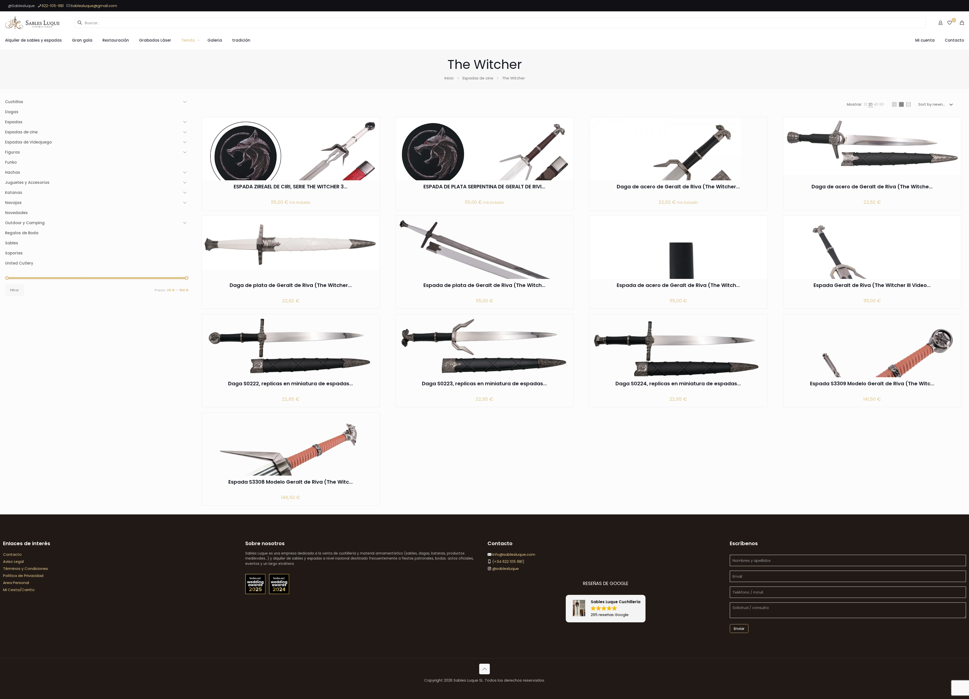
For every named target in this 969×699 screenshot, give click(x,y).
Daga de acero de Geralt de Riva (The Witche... (872, 186)
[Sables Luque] (33, 22)
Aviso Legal (13, 561)
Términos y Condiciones (25, 568)
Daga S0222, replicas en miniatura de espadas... (290, 383)
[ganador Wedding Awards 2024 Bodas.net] (279, 592)
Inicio (449, 78)
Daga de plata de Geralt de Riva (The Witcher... (291, 285)
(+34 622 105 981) (507, 561)
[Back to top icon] (484, 669)
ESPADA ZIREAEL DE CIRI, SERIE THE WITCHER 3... (290, 186)
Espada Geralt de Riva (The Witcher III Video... (872, 285)
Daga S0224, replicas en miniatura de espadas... (678, 383)
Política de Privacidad (23, 575)
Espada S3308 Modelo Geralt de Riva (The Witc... (290, 481)
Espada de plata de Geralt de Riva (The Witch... (484, 285)
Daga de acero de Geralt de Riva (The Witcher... (678, 186)
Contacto (12, 554)
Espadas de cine (478, 78)
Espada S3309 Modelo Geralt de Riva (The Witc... (872, 383)
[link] (865, 104)
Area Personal (16, 582)
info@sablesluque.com (513, 554)
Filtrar (14, 290)
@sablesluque (505, 568)
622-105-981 (53, 5)
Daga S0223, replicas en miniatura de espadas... (484, 383)
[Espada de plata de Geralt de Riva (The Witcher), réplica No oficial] (485, 258)
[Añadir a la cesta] (372, 124)
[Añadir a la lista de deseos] (372, 146)
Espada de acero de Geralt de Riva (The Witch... (678, 285)
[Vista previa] (372, 156)
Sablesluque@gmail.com (94, 5)
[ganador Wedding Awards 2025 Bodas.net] (255, 592)
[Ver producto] (372, 135)
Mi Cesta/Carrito (19, 589)
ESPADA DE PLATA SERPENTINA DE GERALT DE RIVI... (484, 186)
